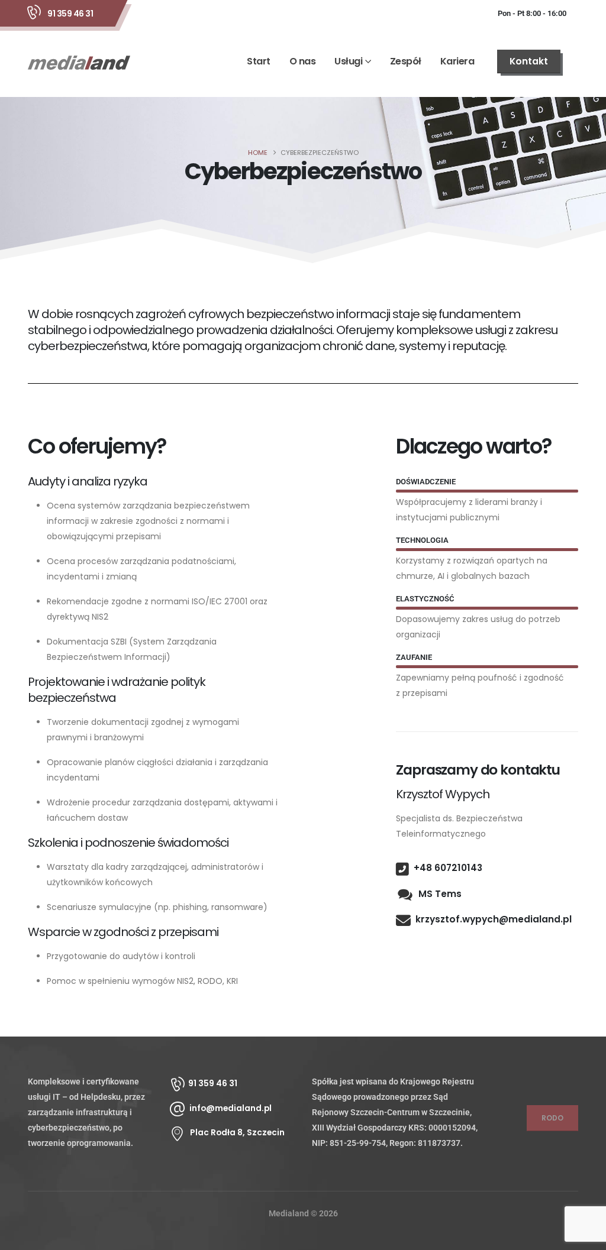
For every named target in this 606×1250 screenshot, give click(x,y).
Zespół (405, 61)
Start (258, 61)
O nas (302, 61)
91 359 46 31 (70, 14)
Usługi (348, 61)
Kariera (457, 61)
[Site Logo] (79, 62)
